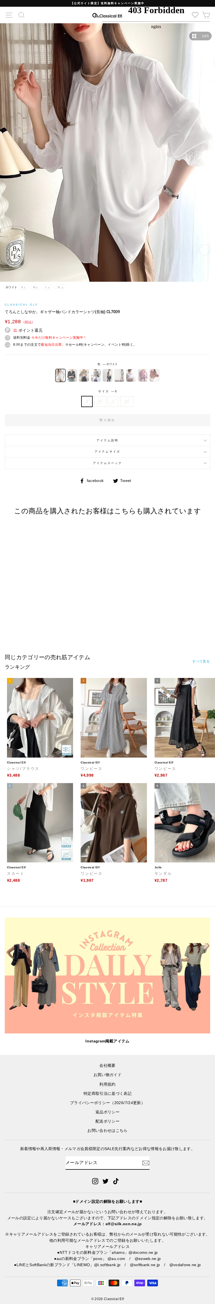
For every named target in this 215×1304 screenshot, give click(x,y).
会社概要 (107, 1065)
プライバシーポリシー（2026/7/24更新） (107, 1103)
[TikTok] (116, 1181)
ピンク (143, 375)
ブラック (72, 375)
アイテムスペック (107, 463)
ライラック (131, 375)
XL (127, 401)
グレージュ (96, 375)
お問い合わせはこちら (107, 1130)
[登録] (145, 1163)
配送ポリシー (107, 1121)
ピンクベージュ (154, 375)
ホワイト (60, 375)
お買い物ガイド (107, 1075)
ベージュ (84, 375)
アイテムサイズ (107, 451)
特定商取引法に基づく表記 (107, 1093)
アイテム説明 (107, 440)
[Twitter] (105, 1181)
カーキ (107, 375)
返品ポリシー (107, 1112)
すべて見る (201, 661)
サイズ (107, 391)
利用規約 (107, 1084)
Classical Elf (21, 304)
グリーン (119, 375)
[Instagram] (95, 1181)
